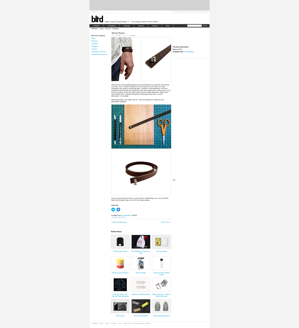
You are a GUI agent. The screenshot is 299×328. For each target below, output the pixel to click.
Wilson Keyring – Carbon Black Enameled (161, 295)
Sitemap (176, 12)
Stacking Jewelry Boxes (120, 273)
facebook (141, 323)
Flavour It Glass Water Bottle (161, 274)
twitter (135, 323)
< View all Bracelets (119, 222)
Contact (192, 12)
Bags (93, 38)
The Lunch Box (161, 251)
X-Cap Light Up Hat (120, 251)
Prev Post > (165, 222)
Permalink (132, 35)
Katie (118, 35)
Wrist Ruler (116, 28)
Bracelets (108, 28)
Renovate (127, 25)
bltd (97, 19)
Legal (187, 12)
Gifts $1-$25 (121, 217)
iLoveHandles (126, 215)
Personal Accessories (99, 54)
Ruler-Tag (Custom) (141, 316)
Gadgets (95, 46)
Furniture (96, 25)
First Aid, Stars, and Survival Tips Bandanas (120, 295)
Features (155, 25)
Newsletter (203, 12)
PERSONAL (94, 28)
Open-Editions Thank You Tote (141, 252)
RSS (197, 12)
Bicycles (95, 41)
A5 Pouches (120, 316)
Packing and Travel (98, 52)
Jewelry (101, 28)
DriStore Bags (141, 273)
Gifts (167, 25)
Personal (141, 25)
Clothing (95, 44)
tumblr (148, 323)
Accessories (111, 25)
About (182, 12)
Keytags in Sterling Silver (141, 294)
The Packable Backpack (161, 316)
